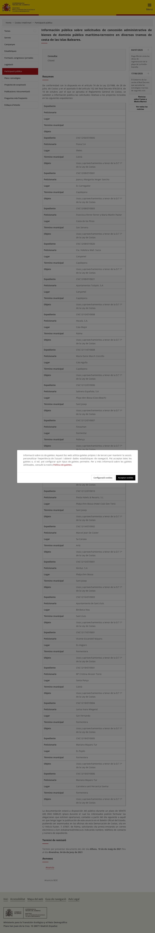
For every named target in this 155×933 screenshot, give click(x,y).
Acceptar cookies (125, 477)
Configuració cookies (103, 477)
